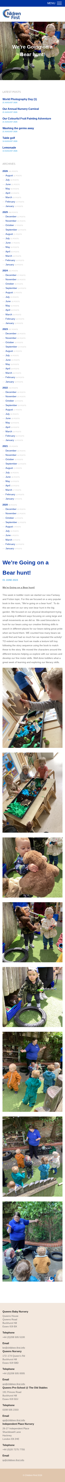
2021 (10, 446)
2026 (10, 171)
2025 (10, 212)
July (12, 179)
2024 (10, 270)
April (12, 193)
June (13, 184)
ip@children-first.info (13, 1460)
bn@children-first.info (13, 1347)
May (12, 188)
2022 (10, 387)
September (16, 229)
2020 (9, 504)
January (14, 206)
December (15, 216)
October (14, 225)
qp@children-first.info (13, 1420)
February (15, 201)
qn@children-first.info (13, 1384)
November (16, 220)
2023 (10, 329)
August (14, 175)
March (13, 197)
